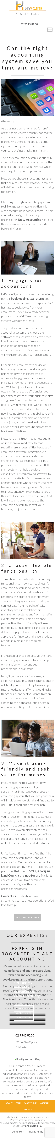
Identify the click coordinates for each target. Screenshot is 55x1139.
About (9, 1103)
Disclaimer (17, 1131)
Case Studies (30, 1103)
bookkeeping (19, 298)
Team (18, 1103)
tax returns (36, 298)
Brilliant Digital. (33, 1125)
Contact (27, 1109)
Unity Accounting (29, 219)
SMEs (32, 871)
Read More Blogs (27, 917)
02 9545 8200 (29, 24)
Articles (44, 1103)
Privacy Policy (35, 1131)
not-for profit (34, 875)
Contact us (8, 896)
